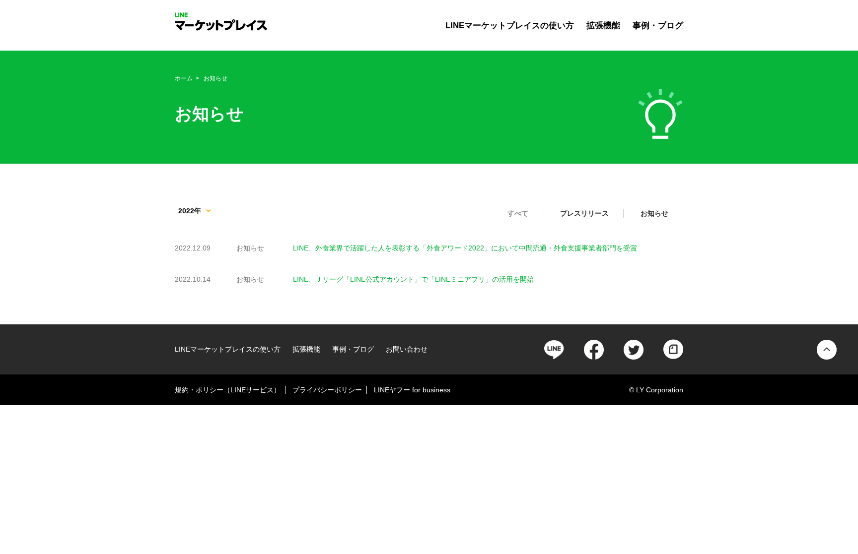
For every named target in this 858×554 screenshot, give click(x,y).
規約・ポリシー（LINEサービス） (228, 390)
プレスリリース (584, 213)
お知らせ (654, 213)
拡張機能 (603, 25)
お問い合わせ (407, 349)
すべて (517, 213)
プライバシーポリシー (327, 390)
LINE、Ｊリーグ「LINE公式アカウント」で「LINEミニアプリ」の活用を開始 (413, 279)
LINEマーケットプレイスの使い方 (509, 25)
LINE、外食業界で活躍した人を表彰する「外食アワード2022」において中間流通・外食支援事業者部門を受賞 (465, 248)
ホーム (184, 78)
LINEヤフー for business (412, 390)
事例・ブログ (658, 25)
